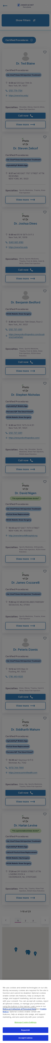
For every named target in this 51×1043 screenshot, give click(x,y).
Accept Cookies (25, 1038)
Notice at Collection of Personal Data (19, 1009)
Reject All (25, 1030)
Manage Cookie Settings (26, 1022)
